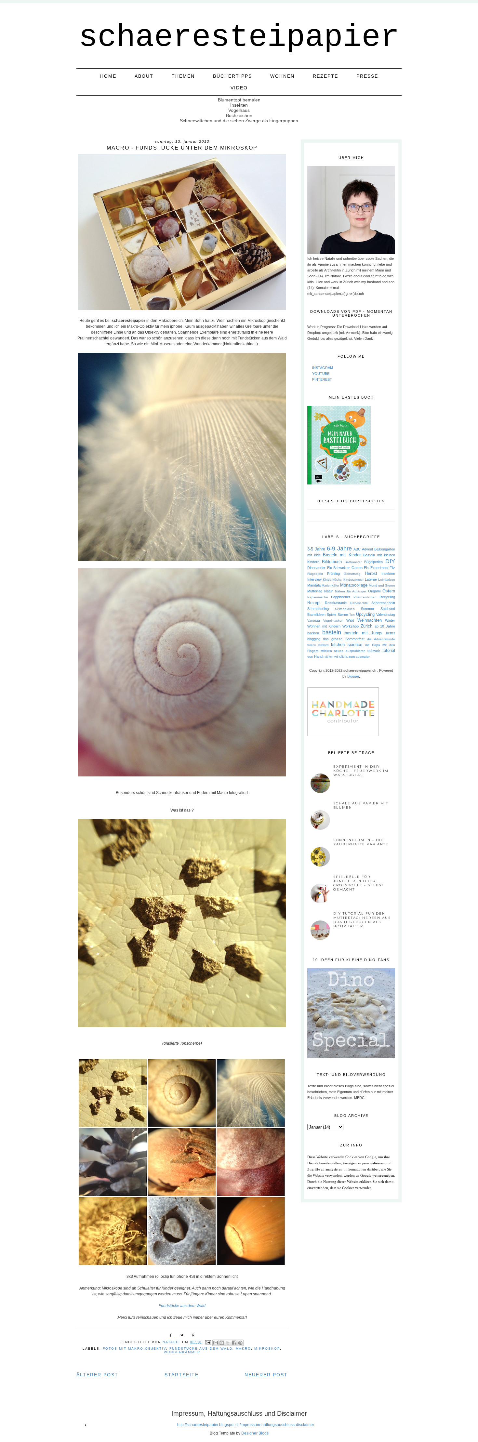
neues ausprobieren (349, 651)
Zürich (366, 626)
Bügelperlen (373, 562)
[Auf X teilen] (228, 1343)
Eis (366, 568)
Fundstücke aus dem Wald (182, 1305)
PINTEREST (322, 379)
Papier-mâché (317, 597)
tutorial (388, 650)
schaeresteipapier (239, 37)
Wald (350, 620)
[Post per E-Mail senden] (208, 1342)
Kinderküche (332, 579)
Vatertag (313, 620)
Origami (374, 591)
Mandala (314, 585)
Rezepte (325, 76)
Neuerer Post (266, 1374)
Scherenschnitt (383, 603)
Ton (352, 614)
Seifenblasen (345, 609)
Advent (367, 549)
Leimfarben (386, 579)
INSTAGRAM (322, 368)
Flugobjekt (315, 573)
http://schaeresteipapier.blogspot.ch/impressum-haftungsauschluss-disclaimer (245, 1424)
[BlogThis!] (222, 1343)
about (144, 76)
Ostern (388, 591)
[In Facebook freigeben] (234, 1343)
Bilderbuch (332, 561)
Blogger (353, 676)
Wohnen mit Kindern (323, 626)
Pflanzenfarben (365, 597)
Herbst (371, 573)
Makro (243, 1348)
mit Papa (372, 645)
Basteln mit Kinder (341, 554)
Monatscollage (353, 585)
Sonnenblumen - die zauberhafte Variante (361, 842)
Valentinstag (385, 614)
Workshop (350, 626)
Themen (183, 76)
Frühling (333, 573)
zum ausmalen (359, 656)
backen (313, 633)
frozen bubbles (318, 645)
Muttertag (314, 591)
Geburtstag (352, 573)
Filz (392, 568)
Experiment (379, 568)
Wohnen (282, 76)
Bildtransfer (353, 562)
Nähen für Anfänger (350, 591)
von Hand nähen (320, 656)
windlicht (341, 656)
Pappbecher (340, 597)
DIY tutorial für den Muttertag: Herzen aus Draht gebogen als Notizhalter (362, 919)
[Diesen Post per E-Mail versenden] (215, 1343)
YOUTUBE (320, 374)
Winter (390, 620)
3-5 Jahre (316, 549)
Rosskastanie (336, 603)
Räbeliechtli (358, 603)
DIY (390, 561)
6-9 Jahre (339, 548)
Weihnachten (369, 620)
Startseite (182, 1374)
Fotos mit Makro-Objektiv (134, 1348)
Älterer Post (97, 1374)
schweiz (373, 651)
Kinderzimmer (353, 579)
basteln (331, 632)
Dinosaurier (316, 568)
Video (239, 87)
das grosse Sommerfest (343, 639)
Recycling (387, 597)
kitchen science (346, 644)
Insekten (388, 573)
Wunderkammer (182, 1352)
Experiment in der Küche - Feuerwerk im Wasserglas (361, 770)
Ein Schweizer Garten (345, 568)
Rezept (314, 602)
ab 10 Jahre (385, 626)
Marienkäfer (330, 585)
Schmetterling (318, 609)
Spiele (331, 614)
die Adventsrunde (381, 639)
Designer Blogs (255, 1433)
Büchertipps (232, 76)
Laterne (371, 579)
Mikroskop (267, 1348)
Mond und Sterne (382, 585)
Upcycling (365, 614)
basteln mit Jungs (363, 632)
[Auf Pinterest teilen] (240, 1343)
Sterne (343, 614)
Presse (367, 76)
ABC (357, 549)
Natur (328, 591)
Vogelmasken (333, 620)
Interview (314, 579)
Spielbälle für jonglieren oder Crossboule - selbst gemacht (358, 883)
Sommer (367, 609)
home (108, 76)
